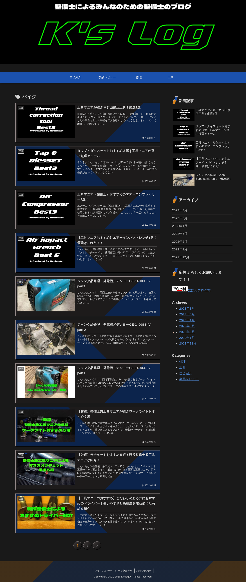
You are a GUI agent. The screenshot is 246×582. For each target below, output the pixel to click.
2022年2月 (179, 241)
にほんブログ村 (199, 290)
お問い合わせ (143, 570)
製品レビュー (189, 379)
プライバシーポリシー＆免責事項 (114, 570)
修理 (182, 361)
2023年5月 (179, 218)
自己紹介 (185, 373)
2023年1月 (179, 226)
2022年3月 (179, 233)
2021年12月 (180, 257)
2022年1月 (179, 249)
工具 (182, 367)
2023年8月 (179, 210)
